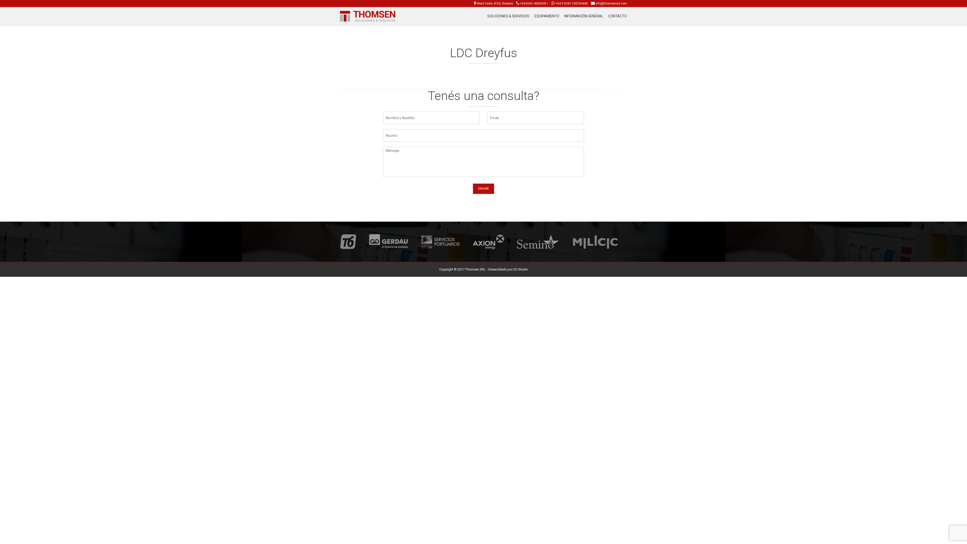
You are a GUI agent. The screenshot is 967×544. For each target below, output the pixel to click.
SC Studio (520, 269)
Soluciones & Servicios (508, 16)
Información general (583, 16)
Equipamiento (546, 16)
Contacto (617, 16)
